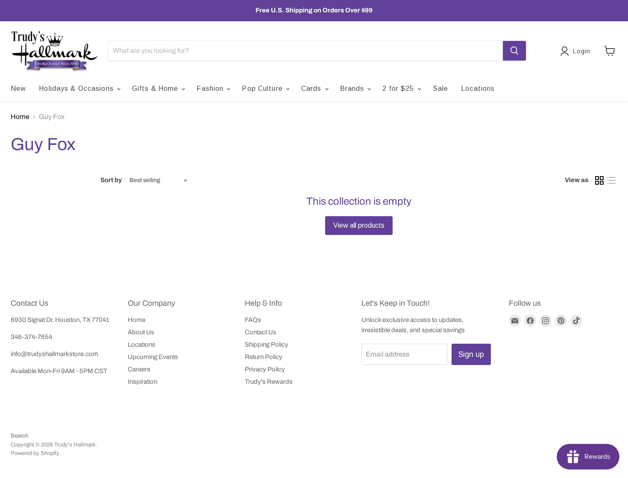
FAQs (253, 319)
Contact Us (260, 332)
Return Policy (263, 356)
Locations (478, 88)
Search (19, 436)
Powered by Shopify (35, 453)
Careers (139, 369)
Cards (312, 88)
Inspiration (142, 381)
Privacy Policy (265, 369)
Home (20, 116)
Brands (353, 88)
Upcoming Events (153, 356)
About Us (141, 332)
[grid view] (599, 180)
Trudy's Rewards (269, 381)
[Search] (514, 51)
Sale (440, 88)
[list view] (611, 180)
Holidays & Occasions (77, 88)
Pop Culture (263, 88)
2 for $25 (399, 88)
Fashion (211, 88)
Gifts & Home (156, 88)
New (18, 88)
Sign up (471, 354)
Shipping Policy (266, 344)
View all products (358, 225)
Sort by (111, 180)
